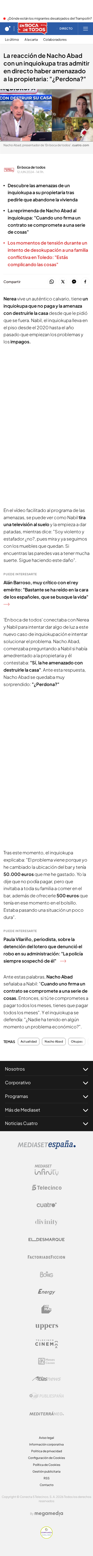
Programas (16, 1096)
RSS (47, 1478)
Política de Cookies (46, 1465)
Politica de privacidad (46, 1451)
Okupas (77, 1041)
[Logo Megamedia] (49, 1513)
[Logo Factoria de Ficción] (46, 1257)
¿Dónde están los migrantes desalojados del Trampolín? (49, 19)
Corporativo (18, 1082)
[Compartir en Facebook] (85, 282)
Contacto (47, 1485)
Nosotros (15, 1069)
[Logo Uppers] (46, 1326)
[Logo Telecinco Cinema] (46, 1343)
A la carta (31, 39)
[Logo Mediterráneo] (46, 1413)
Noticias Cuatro (21, 1123)
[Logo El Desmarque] (46, 1239)
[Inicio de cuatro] (7, 28)
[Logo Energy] (46, 1292)
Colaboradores (55, 39)
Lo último (12, 39)
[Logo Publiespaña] (46, 1396)
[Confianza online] (46, 1537)
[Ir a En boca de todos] (32, 28)
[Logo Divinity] (46, 1222)
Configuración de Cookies (46, 1458)
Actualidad (29, 1041)
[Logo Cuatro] (47, 1205)
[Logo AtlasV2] (46, 1378)
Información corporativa (46, 1444)
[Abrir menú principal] (85, 28)
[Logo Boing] (46, 1274)
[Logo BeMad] (46, 1309)
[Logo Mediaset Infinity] (47, 1170)
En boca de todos (31, 167)
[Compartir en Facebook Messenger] (74, 282)
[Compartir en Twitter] (63, 282)
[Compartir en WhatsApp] (51, 282)
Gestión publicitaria (46, 1471)
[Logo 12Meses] (46, 1361)
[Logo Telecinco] (47, 1187)
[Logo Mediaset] (46, 1147)
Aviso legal (46, 1438)
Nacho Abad (54, 1041)
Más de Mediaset (22, 1110)
